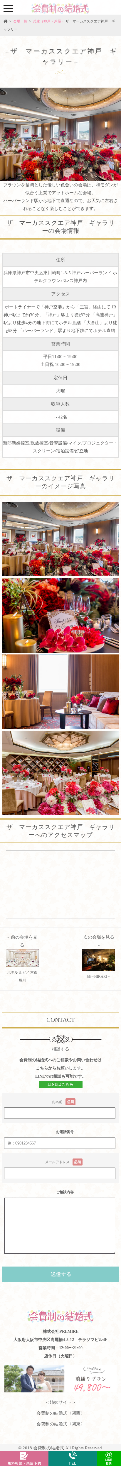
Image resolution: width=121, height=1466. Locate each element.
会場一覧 (20, 21)
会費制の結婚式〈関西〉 (60, 1413)
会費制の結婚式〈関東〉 (60, 1424)
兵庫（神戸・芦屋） (49, 21)
